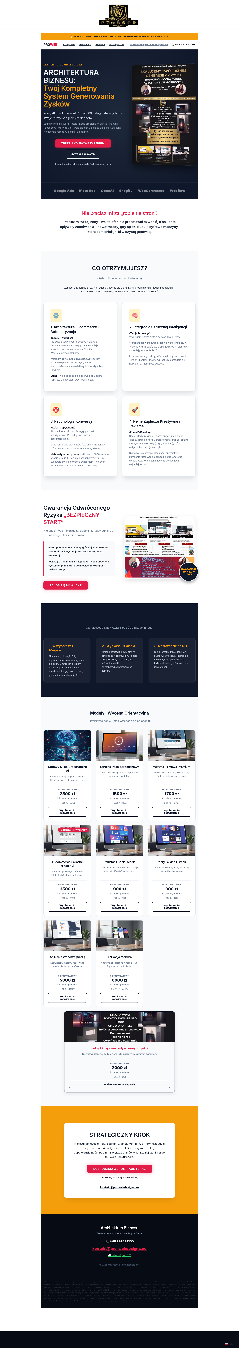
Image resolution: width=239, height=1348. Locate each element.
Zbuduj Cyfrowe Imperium (83, 143)
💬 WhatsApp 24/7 (119, 1255)
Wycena (100, 44)
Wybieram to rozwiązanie (67, 811)
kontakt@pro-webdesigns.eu (119, 1187)
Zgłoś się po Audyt (66, 585)
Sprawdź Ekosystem (83, 153)
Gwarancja (85, 44)
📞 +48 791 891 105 (183, 44)
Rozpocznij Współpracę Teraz (119, 1169)
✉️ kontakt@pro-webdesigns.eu (149, 44)
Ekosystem (69, 44)
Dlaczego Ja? (116, 44)
